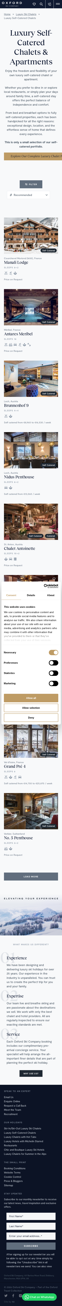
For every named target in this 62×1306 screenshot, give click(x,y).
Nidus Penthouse (19, 476)
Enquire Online (12, 1101)
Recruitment (11, 1114)
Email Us (8, 1097)
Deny (31, 717)
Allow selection (31, 707)
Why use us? (31, 1073)
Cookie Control (12, 1176)
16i (13, 1301)
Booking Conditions (14, 1168)
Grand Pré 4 (14, 766)
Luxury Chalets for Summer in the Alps (25, 1153)
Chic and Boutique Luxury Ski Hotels (24, 1149)
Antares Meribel (18, 333)
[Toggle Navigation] (58, 4)
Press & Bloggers (13, 1180)
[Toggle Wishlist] (34, 4)
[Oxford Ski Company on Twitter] (6, 1296)
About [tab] (50, 595)
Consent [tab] (11, 595)
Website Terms (12, 1172)
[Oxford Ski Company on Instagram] (20, 1296)
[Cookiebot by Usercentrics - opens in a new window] (44, 586)
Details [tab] (31, 595)
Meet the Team (12, 1109)
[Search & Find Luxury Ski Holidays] (41, 4)
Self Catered (48, 250)
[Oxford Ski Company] (10, 4)
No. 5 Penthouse (18, 837)
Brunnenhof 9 (16, 405)
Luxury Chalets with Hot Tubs (20, 1136)
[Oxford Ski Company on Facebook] (13, 1296)
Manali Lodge (16, 262)
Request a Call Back (15, 1105)
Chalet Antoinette (19, 548)
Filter (33, 184)
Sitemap (8, 1185)
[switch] (53, 662)
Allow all (31, 698)
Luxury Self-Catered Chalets (20, 1132)
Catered (51, 536)
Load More (31, 876)
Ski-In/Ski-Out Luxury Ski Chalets (22, 1128)
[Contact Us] (49, 4)
